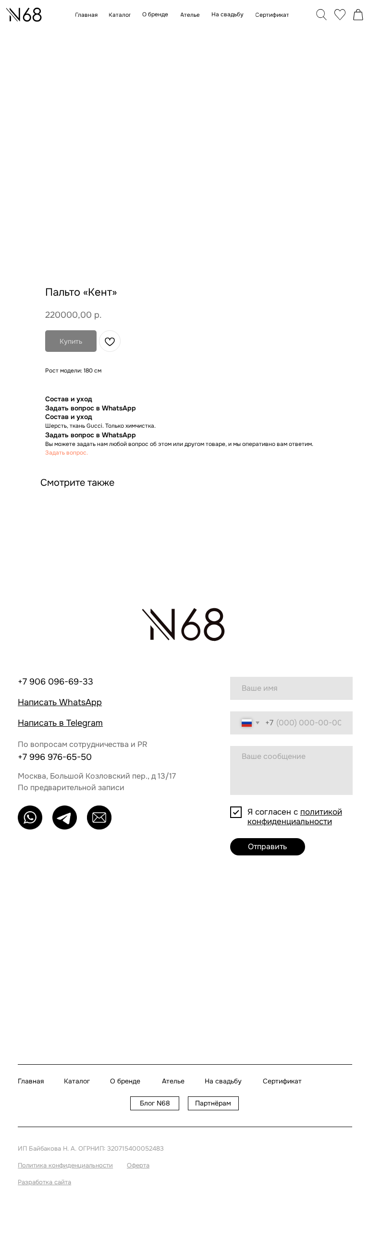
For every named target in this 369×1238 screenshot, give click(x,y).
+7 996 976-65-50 (55, 757)
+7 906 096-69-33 (55, 681)
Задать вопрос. (66, 453)
